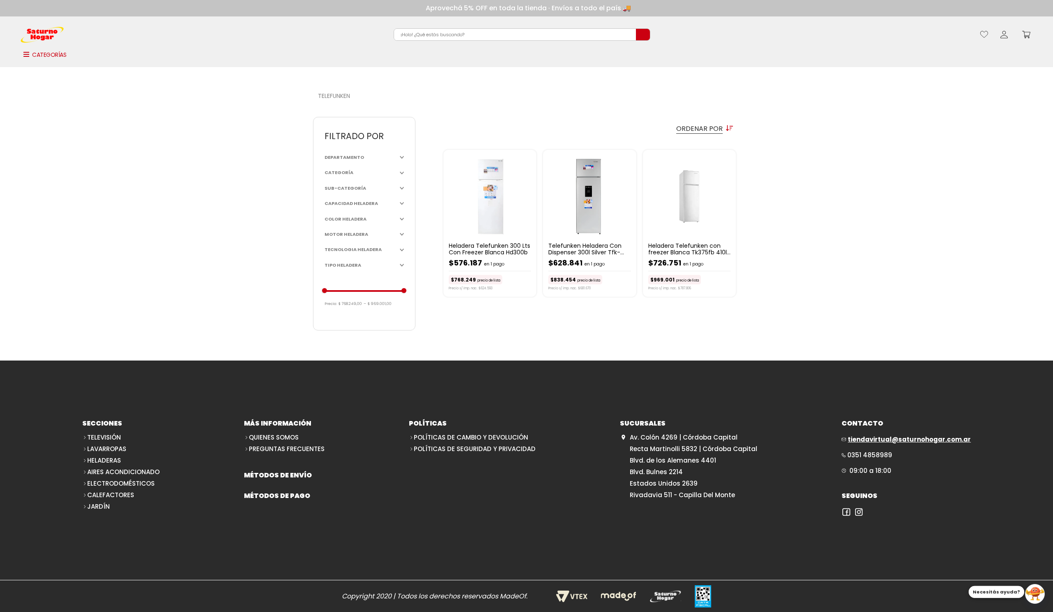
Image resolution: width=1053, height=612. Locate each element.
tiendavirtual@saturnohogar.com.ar (909, 439)
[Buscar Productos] (643, 34)
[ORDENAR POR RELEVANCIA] (590, 128)
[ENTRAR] (1003, 34)
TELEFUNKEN (334, 96)
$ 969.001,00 (378, 304)
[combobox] (522, 34)
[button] (364, 157)
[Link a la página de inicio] (314, 96)
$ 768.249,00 (350, 304)
